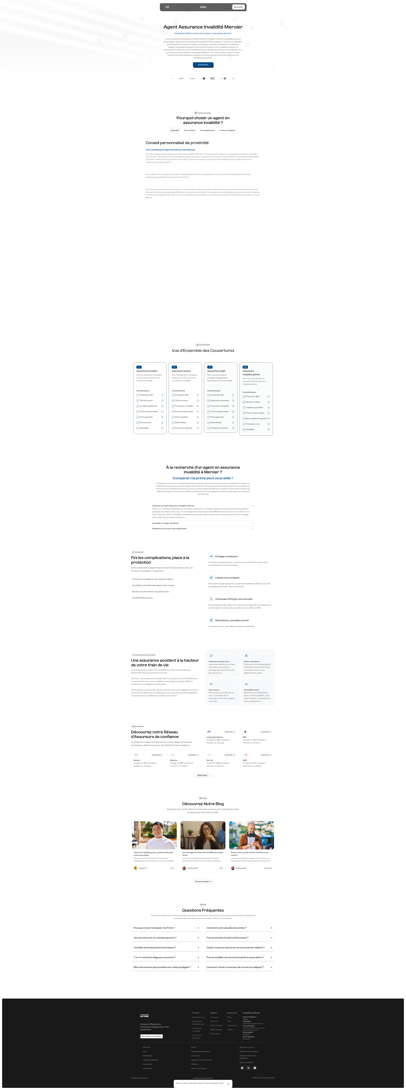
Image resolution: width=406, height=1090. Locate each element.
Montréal (146, 1047)
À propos (214, 1017)
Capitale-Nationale (150, 1060)
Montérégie (147, 1056)
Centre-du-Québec (199, 1068)
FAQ (229, 1021)
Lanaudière (147, 1068)
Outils (230, 1029)
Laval (145, 1051)
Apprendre (232, 1025)
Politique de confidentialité (203, 1078)
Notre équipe (216, 1029)
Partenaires (215, 1033)
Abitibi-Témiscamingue (249, 1051)
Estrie (193, 1047)
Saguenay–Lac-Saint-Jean (201, 1060)
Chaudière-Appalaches (200, 1051)
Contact (214, 1021)
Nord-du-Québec (247, 1062)
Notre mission (216, 1025)
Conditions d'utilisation (139, 1078)
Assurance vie (198, 1017)
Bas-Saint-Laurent (247, 1047)
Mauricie (194, 1064)
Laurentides (147, 1064)
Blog (229, 1017)
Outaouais (195, 1056)
